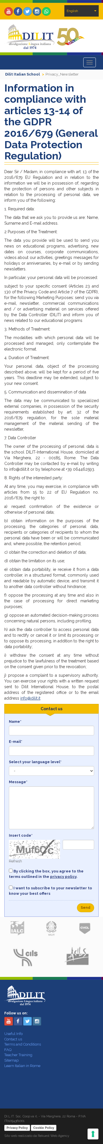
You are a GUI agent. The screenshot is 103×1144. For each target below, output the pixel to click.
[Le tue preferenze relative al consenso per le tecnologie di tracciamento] (93, 1134)
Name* (15, 721)
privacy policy (63, 876)
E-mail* (15, 741)
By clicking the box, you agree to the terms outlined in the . (46, 874)
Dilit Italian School (22, 74)
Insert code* (21, 835)
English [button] (72, 11)
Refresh (15, 861)
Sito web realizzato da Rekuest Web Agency (36, 1136)
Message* (18, 782)
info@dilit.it (30, 698)
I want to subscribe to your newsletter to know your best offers (50, 891)
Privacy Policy (17, 1128)
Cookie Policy (43, 1128)
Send (85, 908)
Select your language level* (35, 762)
